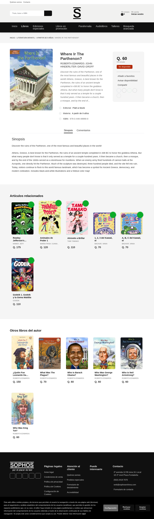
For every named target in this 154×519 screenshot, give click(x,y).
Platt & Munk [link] (79, 108)
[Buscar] (48, 13)
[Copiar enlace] (119, 96)
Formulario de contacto (123, 489)
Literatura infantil (26, 38)
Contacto (26, 2)
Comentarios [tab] (83, 130)
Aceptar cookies (142, 508)
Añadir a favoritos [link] (126, 76)
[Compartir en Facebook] (119, 90)
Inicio (12, 38)
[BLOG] (38, 475)
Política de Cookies (52, 487)
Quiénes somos (16, 2)
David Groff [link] (86, 66)
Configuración (111, 508)
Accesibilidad (73, 492)
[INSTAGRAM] (25, 475)
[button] (125, 13)
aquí (84, 514)
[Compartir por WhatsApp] (129, 90)
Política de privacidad (53, 482)
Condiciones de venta (53, 477)
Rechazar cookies (127, 508)
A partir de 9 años (45, 38)
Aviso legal (49, 472)
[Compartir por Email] (135, 90)
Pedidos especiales (75, 480)
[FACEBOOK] (12, 475)
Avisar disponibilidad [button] (127, 80)
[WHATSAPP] (31, 475)
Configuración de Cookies (51, 492)
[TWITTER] (19, 475)
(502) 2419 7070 (121, 480)
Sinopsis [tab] (68, 130)
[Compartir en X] (124, 90)
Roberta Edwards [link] (72, 63)
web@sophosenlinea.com (125, 485)
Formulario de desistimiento (73, 486)
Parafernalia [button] (85, 26)
